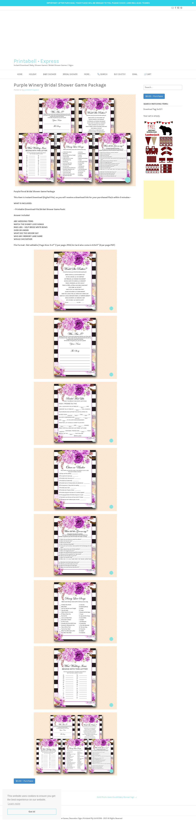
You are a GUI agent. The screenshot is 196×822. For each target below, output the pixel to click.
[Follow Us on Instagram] (177, 8)
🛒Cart (147, 74)
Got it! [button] (32, 811)
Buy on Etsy (120, 74)
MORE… (87, 74)
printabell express (31, 90)
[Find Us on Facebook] (175, 8)
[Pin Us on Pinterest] (180, 8)
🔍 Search (102, 74)
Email (134, 74)
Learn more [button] (14, 803)
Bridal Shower (70, 74)
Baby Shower (49, 74)
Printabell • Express (36, 61)
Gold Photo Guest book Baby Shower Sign (117, 797)
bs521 (159, 109)
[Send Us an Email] (172, 8)
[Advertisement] (98, 33)
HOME (19, 74)
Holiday (32, 74)
